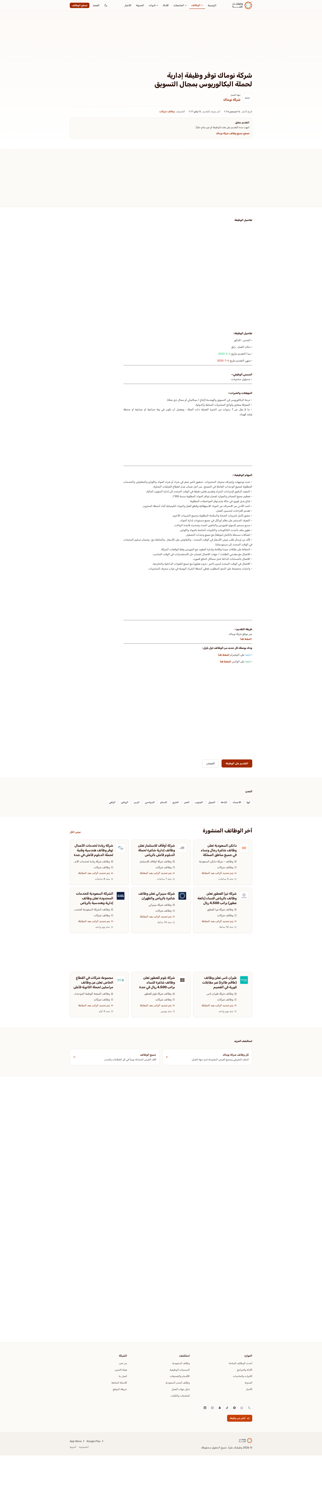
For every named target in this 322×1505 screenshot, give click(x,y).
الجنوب (199, 802)
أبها (248, 802)
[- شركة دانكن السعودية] (244, 847)
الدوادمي (150, 802)
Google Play (93, 1441)
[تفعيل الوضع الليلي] (106, 5)
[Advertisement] (161, 46)
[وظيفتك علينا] (242, 5)
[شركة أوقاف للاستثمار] (182, 847)
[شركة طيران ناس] (244, 980)
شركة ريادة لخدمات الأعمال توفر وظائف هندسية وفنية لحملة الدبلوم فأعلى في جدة (93, 850)
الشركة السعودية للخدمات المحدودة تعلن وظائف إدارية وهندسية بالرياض (94, 898)
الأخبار (128, 5)
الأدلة (166, 5)
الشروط (73, 1447)
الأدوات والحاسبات (242, 1376)
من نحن (123, 1363)
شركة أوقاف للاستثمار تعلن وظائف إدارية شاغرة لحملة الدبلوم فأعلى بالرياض (156, 850)
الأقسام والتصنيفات (180, 1376)
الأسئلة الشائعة (119, 1382)
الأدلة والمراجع (244, 1369)
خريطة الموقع (120, 1389)
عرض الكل (75, 832)
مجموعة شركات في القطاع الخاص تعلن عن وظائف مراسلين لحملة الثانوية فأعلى (93, 982)
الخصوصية (84, 1447)
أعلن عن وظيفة (238, 1418)
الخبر (187, 802)
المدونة (140, 5)
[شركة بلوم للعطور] (182, 980)
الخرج (176, 802)
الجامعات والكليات (180, 1395)
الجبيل (211, 802)
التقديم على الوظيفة (237, 763)
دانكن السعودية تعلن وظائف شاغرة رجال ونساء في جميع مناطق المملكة (219, 850)
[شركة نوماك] (247, 98)
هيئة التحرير (121, 1369)
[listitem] (249, 1408)
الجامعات (178, 5)
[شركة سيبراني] (182, 896)
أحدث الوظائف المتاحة (240, 1363)
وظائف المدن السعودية (178, 1382)
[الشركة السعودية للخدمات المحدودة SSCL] (120, 896)
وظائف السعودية (181, 1363)
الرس (137, 802)
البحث (96, 5)
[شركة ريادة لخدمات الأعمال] (120, 847)
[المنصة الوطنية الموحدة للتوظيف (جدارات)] (120, 980)
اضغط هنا (246, 638)
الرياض (124, 802)
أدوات (152, 5)
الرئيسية (212, 5)
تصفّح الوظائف (79, 5)
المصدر (210, 763)
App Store (76, 1441)
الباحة (224, 802)
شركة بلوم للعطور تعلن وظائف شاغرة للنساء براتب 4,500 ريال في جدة (157, 982)
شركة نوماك (231, 100)
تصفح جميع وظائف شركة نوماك (232, 133)
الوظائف (195, 5)
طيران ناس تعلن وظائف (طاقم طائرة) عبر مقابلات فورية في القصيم (219, 982)
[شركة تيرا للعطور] (244, 896)
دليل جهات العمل (181, 1389)
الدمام (163, 802)
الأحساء (237, 802)
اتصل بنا (123, 1376)
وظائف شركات (167, 111)
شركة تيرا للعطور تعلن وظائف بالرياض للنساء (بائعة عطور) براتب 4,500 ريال (217, 898)
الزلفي (112, 802)
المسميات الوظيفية (180, 1369)
